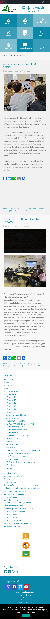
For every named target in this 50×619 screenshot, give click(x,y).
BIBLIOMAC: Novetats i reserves (20, 424)
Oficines (8, 385)
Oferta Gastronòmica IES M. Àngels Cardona (26, 450)
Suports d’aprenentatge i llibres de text (21, 485)
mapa (21, 602)
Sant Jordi (11, 465)
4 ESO (7, 209)
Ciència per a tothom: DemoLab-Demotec (22, 220)
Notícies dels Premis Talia (18, 456)
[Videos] (17, 572)
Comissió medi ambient (17, 429)
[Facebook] (9, 572)
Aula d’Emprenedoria (16, 421)
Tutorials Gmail (10, 517)
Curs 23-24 (11, 403)
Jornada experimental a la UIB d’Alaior (20, 65)
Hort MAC (11, 447)
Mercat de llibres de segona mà (17, 503)
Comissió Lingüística (16, 426)
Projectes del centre (14, 418)
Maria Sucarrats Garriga (13, 71)
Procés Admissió (11, 473)
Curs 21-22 (11, 409)
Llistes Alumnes (10, 482)
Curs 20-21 (11, 412)
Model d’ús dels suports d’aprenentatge (22, 488)
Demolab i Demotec (18, 211)
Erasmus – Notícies (15, 438)
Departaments (11, 391)
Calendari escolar (11, 500)
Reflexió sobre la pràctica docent (21, 462)
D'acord (25, 615)
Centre (12, 209)
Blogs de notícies (11, 379)
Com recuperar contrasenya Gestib (19, 508)
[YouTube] (26, 587)
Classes (8, 388)
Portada (5, 211)
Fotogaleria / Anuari (12, 526)
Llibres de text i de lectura (16, 491)
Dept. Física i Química (31, 209)
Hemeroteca (10, 394)
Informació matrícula (13, 476)
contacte (28, 602)
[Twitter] (5, 572)
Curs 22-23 (11, 406)
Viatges (10, 468)
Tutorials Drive (10, 514)
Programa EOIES (14, 459)
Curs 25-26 (19, 209)
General (42, 209)
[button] (19, 113)
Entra (46, 2)
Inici (5, 56)
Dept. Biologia (28, 364)
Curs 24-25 (19, 364)
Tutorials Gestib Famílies (14, 511)
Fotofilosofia (12, 444)
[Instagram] (13, 572)
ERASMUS (11, 441)
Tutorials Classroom (12, 520)
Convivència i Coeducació (18, 435)
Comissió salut (13, 432)
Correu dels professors (14, 494)
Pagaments (9, 479)
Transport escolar (11, 497)
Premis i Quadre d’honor (16, 415)
